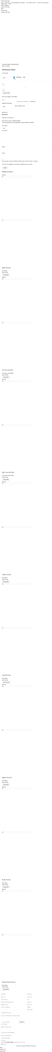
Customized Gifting (5, 1038)
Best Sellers (8, 64)
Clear (14, 79)
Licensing (3, 1040)
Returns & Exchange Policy (7, 1002)
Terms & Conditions (5, 1007)
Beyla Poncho (6, 268)
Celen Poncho (6, 574)
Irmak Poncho (6, 675)
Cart (28, 999)
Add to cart (6, 93)
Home (3, 64)
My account (29, 1004)
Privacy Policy (4, 999)
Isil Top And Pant (7, 370)
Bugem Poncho (7, 777)
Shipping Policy (4, 1004)
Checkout (29, 1002)
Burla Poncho (6, 880)
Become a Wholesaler (6, 1035)
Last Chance (5, 373)
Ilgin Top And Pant (8, 472)
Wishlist (28, 1007)
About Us (3, 997)
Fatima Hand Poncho (9, 982)
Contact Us (29, 997)
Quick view (3, 265)
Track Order (30, 1009)
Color (4, 78)
